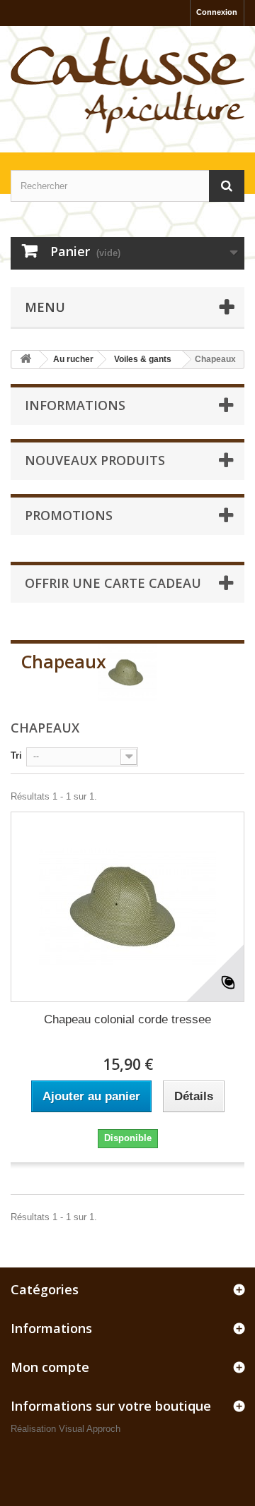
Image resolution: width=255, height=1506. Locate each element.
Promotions (69, 515)
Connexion (216, 12)
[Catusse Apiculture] (127, 86)
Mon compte (50, 1367)
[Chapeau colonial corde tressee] (127, 907)
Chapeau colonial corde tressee (127, 1019)
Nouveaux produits (95, 460)
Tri (16, 755)
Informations (75, 405)
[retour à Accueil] (25, 359)
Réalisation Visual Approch (65, 1428)
